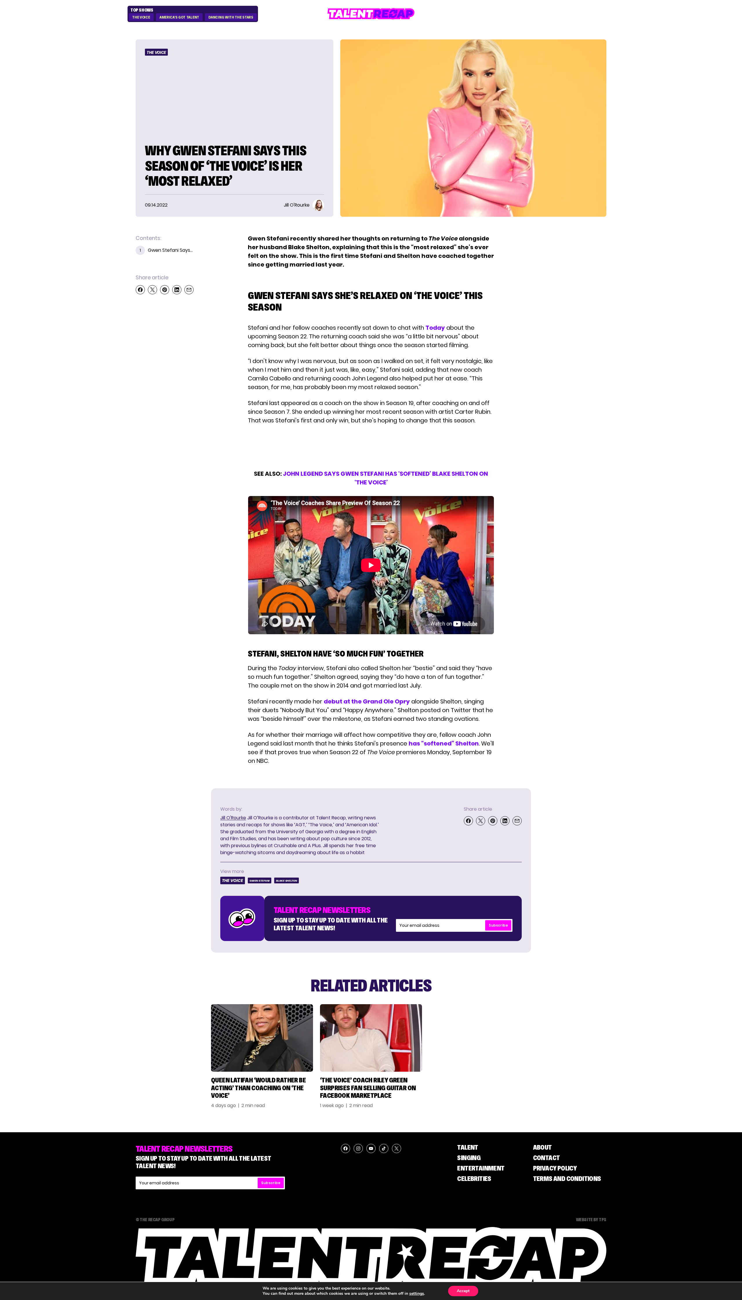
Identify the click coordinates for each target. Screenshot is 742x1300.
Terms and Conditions (567, 1178)
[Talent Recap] (371, 13)
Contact (546, 1158)
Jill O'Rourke (233, 817)
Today (435, 328)
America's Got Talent (179, 17)
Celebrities (474, 1178)
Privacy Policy (555, 1168)
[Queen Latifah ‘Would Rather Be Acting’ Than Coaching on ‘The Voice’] (262, 1038)
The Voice (141, 17)
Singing (469, 1158)
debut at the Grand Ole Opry (367, 701)
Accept (463, 1291)
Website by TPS (591, 1219)
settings (416, 1293)
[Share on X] (152, 289)
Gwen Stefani (260, 880)
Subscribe (498, 925)
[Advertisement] (371, 447)
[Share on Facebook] (140, 289)
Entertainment (480, 1168)
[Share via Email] (189, 289)
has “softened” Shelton (444, 743)
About (542, 1147)
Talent (467, 1147)
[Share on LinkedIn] (176, 289)
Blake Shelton (286, 880)
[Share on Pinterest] (164, 289)
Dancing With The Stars (230, 17)
